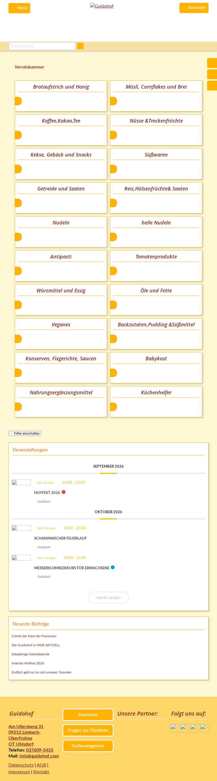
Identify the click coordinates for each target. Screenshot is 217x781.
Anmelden (197, 8)
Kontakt (41, 772)
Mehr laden (108, 598)
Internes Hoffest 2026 (28, 663)
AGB (41, 765)
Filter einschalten (27, 433)
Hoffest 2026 (47, 493)
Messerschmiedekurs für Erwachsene (71, 568)
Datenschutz (21, 765)
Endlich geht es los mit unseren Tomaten (41, 672)
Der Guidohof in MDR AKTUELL (36, 645)
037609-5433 (39, 750)
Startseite (88, 714)
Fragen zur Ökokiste (88, 730)
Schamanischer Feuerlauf (60, 538)
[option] (61, 96)
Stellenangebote (88, 746)
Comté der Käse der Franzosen (34, 636)
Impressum (19, 772)
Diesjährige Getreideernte (30, 654)
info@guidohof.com (39, 756)
